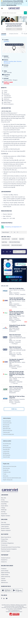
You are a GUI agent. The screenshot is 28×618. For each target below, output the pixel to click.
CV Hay (3, 499)
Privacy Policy (4, 539)
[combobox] (12, 12)
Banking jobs (6, 426)
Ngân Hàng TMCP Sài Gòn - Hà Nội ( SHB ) (17, 301)
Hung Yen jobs (6, 457)
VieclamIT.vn (4, 559)
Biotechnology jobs (7, 430)
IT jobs (4, 474)
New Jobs (3, 497)
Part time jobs (6, 468)
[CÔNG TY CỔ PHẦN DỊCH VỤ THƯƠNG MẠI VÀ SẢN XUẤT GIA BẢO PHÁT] (5, 337)
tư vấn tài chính (5, 245)
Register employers (6, 530)
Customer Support (5, 551)
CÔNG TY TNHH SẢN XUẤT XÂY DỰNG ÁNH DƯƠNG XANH (16, 389)
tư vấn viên (14, 239)
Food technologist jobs (8, 434)
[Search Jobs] (25, 12)
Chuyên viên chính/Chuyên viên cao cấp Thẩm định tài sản (17, 298)
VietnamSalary (4, 501)
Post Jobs (3, 522)
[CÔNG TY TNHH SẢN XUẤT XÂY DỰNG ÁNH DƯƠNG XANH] (5, 389)
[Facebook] (1, 598)
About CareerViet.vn (6, 537)
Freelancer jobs (6, 472)
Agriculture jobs (7, 428)
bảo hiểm (21, 239)
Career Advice (4, 505)
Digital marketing (5, 572)
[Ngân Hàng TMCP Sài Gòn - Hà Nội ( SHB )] (5, 300)
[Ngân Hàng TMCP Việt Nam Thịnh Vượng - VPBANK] (5, 313)
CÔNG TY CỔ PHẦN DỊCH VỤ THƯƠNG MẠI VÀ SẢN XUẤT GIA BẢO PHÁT (17, 338)
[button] (26, 1)
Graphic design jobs (7, 479)
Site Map (3, 511)
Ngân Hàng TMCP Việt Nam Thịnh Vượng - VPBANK (16, 316)
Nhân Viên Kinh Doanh (15, 334)
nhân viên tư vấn (6, 239)
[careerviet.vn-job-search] (6, 590)
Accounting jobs (7, 421)
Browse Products (5, 528)
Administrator (4, 582)
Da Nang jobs (6, 453)
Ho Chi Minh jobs (7, 443)
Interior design (4, 570)
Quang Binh (6, 41)
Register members (5, 515)
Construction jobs (7, 422)
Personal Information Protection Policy (10, 547)
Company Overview (13, 33)
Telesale (3, 578)
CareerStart (4, 513)
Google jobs (6, 470)
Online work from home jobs (9, 466)
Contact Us (4, 561)
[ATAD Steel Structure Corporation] (5, 399)
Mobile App (3, 509)
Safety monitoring (5, 576)
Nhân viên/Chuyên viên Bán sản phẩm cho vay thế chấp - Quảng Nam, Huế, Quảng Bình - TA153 (17, 374)
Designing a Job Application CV (13, 226)
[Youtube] (6, 598)
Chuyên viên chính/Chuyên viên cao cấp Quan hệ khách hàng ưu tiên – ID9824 (16, 313)
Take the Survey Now (11, 5)
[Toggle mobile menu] (2, 8)
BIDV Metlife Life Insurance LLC (14, 26)
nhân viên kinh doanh (16, 245)
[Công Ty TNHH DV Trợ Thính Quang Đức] (5, 291)
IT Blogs (3, 507)
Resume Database (5, 524)
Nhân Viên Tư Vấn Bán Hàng (16, 288)
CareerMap (3, 503)
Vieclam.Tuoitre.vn (5, 557)
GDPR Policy (4, 541)
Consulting (10, 61)
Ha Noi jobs (5, 445)
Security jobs (6, 424)
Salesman (3, 580)
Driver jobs (5, 476)
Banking (6, 61)
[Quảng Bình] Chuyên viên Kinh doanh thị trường (17, 325)
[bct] (14, 614)
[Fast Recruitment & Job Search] (14, 8)
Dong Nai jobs (6, 449)
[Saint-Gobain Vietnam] (5, 328)
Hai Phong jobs (6, 455)
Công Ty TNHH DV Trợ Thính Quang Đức (17, 290)
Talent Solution (5, 526)
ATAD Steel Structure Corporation (17, 399)
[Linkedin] (3, 598)
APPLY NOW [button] (14, 29)
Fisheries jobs (6, 432)
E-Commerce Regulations (7, 543)
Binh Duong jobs (7, 447)
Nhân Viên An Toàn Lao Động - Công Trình (17, 396)
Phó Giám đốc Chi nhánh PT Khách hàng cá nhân (16, 360)
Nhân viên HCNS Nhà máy (15, 386)
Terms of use (4, 545)
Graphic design (4, 574)
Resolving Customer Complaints (9, 549)
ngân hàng (4, 242)
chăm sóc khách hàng (14, 242)
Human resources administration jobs (12, 477)
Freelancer (3, 568)
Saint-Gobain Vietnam (14, 328)
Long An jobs (6, 451)
